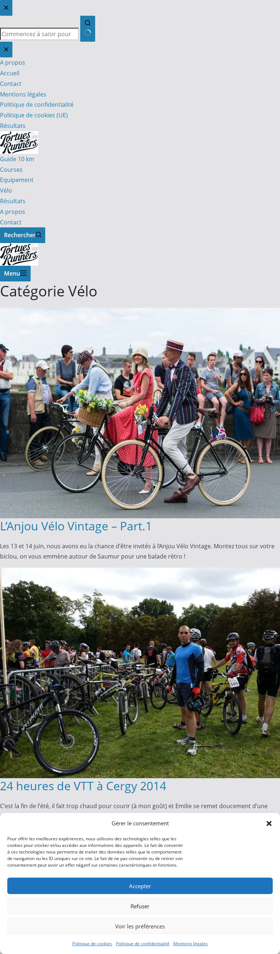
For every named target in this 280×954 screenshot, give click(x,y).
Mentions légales (190, 943)
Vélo (6, 190)
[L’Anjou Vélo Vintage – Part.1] (140, 313)
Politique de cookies (92, 943)
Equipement (17, 180)
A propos (12, 212)
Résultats (13, 201)
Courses (11, 170)
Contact (11, 222)
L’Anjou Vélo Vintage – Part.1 (76, 526)
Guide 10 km (17, 159)
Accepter (140, 886)
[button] (269, 823)
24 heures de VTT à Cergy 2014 (83, 786)
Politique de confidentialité (143, 943)
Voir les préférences (140, 926)
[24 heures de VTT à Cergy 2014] (140, 573)
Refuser (140, 906)
